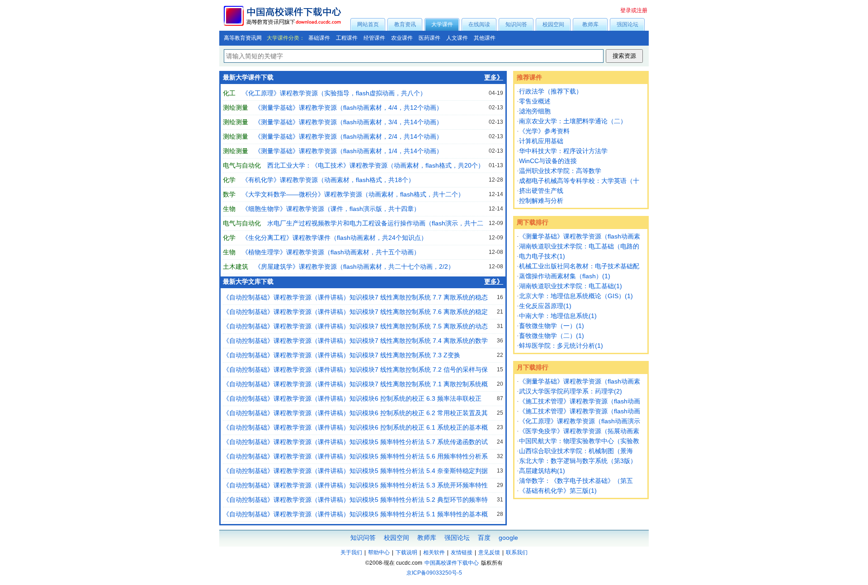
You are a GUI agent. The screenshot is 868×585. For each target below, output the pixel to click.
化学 (229, 179)
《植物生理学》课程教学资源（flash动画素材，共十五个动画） (331, 252)
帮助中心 (379, 552)
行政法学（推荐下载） (550, 91)
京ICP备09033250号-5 (434, 573)
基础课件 (319, 38)
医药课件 (429, 38)
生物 (229, 208)
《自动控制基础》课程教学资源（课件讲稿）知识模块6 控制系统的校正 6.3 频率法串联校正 (352, 398)
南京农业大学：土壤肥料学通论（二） (573, 121)
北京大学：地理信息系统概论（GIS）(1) (576, 296)
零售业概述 (535, 101)
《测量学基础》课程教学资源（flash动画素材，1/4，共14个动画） (349, 150)
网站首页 (368, 24)
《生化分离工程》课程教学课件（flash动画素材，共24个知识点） (334, 237)
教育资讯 (405, 24)
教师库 (590, 24)
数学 (229, 194)
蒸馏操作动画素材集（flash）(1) (564, 276)
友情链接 (461, 552)
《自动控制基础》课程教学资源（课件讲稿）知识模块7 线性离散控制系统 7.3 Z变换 (341, 355)
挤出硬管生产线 (541, 190)
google (508, 537)
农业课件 (402, 38)
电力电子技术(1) (542, 256)
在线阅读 (479, 24)
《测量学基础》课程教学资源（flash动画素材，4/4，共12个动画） (349, 107)
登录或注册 (633, 10)
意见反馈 (489, 552)
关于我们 (351, 552)
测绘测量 (235, 107)
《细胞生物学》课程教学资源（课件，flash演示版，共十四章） (331, 208)
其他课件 (484, 38)
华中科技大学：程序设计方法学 (563, 150)
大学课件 (442, 24)
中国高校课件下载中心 (452, 563)
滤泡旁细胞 (535, 111)
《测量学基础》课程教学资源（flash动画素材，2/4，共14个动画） (349, 136)
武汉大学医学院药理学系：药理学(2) (570, 391)
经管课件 (374, 38)
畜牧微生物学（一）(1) (551, 325)
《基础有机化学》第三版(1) (558, 490)
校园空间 (553, 24)
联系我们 (517, 552)
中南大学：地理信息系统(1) (558, 315)
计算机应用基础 (541, 141)
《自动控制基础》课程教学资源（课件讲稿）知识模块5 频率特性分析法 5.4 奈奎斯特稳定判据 (355, 470)
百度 (484, 537)
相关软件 (434, 552)
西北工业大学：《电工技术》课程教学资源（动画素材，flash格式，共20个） (375, 165)
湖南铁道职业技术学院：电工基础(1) (570, 286)
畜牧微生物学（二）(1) (551, 335)
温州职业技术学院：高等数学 (560, 170)
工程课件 (347, 38)
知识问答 (516, 24)
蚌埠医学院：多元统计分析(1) (561, 345)
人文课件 (457, 38)
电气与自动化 (242, 165)
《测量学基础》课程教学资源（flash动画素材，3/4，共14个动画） (349, 122)
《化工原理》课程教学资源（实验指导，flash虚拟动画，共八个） (334, 93)
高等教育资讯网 (243, 38)
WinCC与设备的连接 (548, 160)
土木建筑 (235, 266)
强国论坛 (627, 24)
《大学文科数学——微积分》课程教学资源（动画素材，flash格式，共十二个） (353, 194)
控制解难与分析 (541, 200)
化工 (229, 93)
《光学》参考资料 (544, 131)
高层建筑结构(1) (542, 470)
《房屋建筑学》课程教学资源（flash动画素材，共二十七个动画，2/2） (354, 266)
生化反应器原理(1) (545, 305)
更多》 (493, 77)
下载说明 (406, 552)
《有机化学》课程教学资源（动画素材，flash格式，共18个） (328, 179)
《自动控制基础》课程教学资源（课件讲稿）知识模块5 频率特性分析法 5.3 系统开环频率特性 (355, 485)
